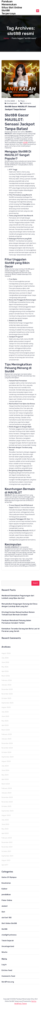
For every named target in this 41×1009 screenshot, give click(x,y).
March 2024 (6, 784)
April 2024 (5, 779)
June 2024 (5, 770)
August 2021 (6, 860)
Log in (4, 965)
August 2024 (6, 761)
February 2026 (7, 680)
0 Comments (26, 103)
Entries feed (7, 970)
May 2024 (5, 775)
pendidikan (6, 895)
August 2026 (6, 653)
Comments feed (8, 976)
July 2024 (5, 766)
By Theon (21, 101)
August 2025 (6, 707)
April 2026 (5, 671)
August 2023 (6, 815)
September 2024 (7, 757)
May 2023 (5, 829)
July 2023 (5, 820)
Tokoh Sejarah (8, 941)
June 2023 (5, 824)
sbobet (5, 906)
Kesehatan (6, 883)
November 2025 (7, 694)
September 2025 (7, 703)
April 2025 (5, 725)
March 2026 (6, 676)
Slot (3, 912)
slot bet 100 (6, 918)
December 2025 (7, 689)
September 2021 (7, 856)
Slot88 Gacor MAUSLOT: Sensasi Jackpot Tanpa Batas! (20, 108)
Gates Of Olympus (9, 877)
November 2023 (7, 802)
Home (6, 38)
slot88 (25, 142)
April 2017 (5, 865)
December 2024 (7, 743)
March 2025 (6, 730)
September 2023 (7, 811)
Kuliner (4, 889)
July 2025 (5, 712)
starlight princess (9, 935)
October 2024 (6, 752)
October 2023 (6, 806)
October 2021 (6, 851)
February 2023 (7, 838)
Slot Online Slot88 (9, 923)
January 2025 (6, 739)
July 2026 (5, 658)
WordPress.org (8, 982)
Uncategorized (12, 103)
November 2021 (7, 847)
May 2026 (5, 667)
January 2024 (6, 793)
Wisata (4, 952)
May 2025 (5, 721)
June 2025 (5, 716)
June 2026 (5, 662)
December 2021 (7, 842)
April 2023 (5, 833)
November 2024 (7, 748)
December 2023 (7, 797)
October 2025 (6, 698)
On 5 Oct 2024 (10, 101)
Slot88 (4, 929)
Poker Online (7, 900)
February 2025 (7, 734)
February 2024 (7, 788)
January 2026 (6, 685)
